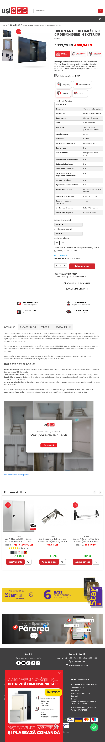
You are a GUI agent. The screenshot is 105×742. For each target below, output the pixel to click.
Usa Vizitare (85, 84)
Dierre (19, 536)
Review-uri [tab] (63, 327)
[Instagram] (38, 663)
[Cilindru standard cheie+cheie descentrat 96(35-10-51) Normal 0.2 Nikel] (52, 516)
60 (57, 243)
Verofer (52, 536)
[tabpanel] (32, 51)
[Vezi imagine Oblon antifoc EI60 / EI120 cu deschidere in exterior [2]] (7, 55)
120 (62, 243)
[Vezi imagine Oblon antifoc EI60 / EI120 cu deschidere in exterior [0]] (7, 33)
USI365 (57, 39)
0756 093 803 (78, 661)
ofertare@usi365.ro (78, 665)
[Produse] (4, 20)
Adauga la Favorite (78, 283)
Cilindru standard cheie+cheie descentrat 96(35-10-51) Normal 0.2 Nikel (52, 540)
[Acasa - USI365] (15, 10)
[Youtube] (23, 663)
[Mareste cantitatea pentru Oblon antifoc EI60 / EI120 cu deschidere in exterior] (65, 265)
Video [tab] (46, 327)
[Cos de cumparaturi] (100, 19)
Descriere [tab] (9, 327)
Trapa (80, 93)
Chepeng (66, 84)
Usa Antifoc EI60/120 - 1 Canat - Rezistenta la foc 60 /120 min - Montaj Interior (19, 540)
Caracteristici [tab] (28, 327)
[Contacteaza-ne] (94, 19)
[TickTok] (33, 663)
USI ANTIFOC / (16, 25)
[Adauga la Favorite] (28, 562)
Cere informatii (78, 288)
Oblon (65, 93)
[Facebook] (18, 663)
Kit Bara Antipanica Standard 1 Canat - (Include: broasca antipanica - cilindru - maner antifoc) (86, 540)
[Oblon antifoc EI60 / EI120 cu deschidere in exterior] (32, 51)
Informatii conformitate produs (16, 474)
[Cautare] (100, 11)
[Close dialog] (59, 673)
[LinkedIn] (28, 663)
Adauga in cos (82, 266)
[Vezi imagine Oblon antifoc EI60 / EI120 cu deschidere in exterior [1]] (7, 44)
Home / (5, 25)
